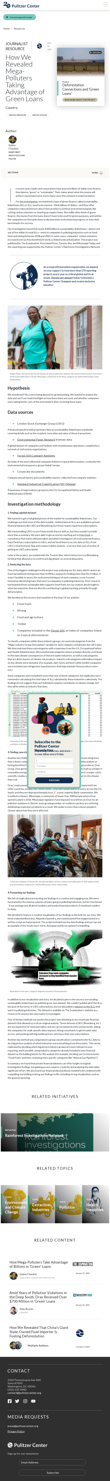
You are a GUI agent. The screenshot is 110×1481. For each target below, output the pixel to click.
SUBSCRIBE (54, 780)
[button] (54, 746)
